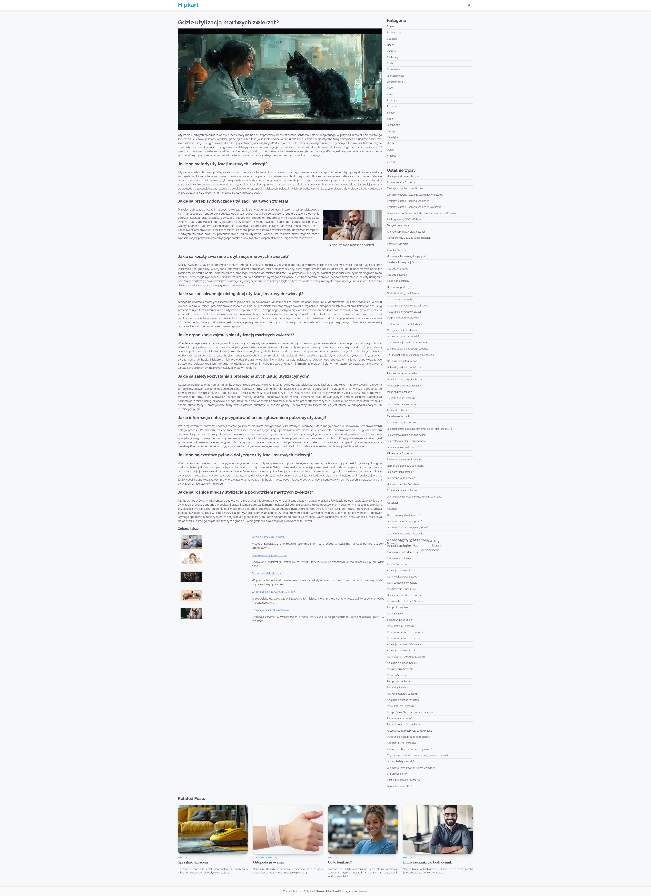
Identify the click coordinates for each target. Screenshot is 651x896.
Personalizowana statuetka (402, 373)
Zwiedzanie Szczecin (398, 416)
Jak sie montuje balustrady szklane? (407, 342)
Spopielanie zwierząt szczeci (269, 555)
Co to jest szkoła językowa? (402, 330)
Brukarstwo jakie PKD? (399, 786)
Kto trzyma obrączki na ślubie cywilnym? (409, 749)
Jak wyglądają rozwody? (400, 761)
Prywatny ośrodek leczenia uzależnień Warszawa (414, 207)
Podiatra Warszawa (398, 268)
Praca (390, 88)
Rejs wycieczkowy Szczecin (402, 693)
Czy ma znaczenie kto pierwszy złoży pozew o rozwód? (417, 755)
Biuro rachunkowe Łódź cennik (427, 862)
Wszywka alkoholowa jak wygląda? (406, 256)
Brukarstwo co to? (397, 773)
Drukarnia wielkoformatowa (402, 361)
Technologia (393, 125)
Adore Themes (358, 891)
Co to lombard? (340, 862)
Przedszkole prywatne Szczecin (404, 311)
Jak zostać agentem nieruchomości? (407, 441)
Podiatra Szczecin (397, 274)
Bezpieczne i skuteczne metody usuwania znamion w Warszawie (422, 213)
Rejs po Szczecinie (397, 607)
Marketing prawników (399, 545)
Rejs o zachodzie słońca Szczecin (405, 601)
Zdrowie (391, 162)
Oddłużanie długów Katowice (403, 293)
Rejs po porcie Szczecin (400, 681)
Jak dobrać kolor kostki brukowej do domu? (411, 767)
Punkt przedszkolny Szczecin (403, 318)
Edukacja (392, 38)
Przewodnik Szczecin (398, 410)
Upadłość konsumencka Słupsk (404, 379)
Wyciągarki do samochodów (403, 176)
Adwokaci (392, 502)
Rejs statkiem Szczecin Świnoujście (406, 632)
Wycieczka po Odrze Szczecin (404, 595)
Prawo (390, 94)
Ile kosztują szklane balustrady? (404, 367)
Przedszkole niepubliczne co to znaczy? (409, 736)
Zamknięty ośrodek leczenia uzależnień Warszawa (415, 194)
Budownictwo (394, 32)
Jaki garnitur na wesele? (400, 472)
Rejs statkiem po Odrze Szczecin (405, 724)
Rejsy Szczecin (395, 613)
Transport (392, 131)
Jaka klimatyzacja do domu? (403, 447)
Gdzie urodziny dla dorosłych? (404, 515)
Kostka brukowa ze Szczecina (403, 780)
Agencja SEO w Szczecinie (402, 743)
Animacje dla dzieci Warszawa (404, 644)
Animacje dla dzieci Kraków (402, 663)
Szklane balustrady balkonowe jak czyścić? (411, 355)
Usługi (390, 149)
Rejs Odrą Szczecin (397, 687)
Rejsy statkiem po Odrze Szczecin (406, 656)
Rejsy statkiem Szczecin (400, 706)
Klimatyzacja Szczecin (399, 453)
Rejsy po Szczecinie (398, 675)
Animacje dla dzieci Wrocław (403, 700)
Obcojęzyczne (395, 82)
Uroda (390, 143)
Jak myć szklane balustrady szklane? (407, 348)
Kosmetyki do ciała (397, 244)
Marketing (392, 57)
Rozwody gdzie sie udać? (268, 573)
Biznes (390, 26)
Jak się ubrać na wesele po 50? (404, 521)
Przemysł (392, 100)
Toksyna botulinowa (398, 225)
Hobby (390, 45)
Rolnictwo (392, 106)
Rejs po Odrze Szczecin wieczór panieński (410, 712)
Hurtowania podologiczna (401, 287)
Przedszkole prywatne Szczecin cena (407, 305)
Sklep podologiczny (398, 281)
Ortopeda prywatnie (269, 862)
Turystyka (392, 137)
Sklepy (391, 112)
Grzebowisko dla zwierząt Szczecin (273, 591)
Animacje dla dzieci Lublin (401, 650)
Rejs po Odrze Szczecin (400, 669)
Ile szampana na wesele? (401, 478)
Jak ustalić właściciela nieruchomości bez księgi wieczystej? (420, 428)
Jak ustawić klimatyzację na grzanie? (407, 527)
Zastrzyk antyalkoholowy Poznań (405, 188)
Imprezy (391, 51)
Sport (390, 118)
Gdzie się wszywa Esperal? (268, 537)
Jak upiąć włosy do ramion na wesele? (408, 539)
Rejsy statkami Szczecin (400, 626)
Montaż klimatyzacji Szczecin (403, 490)
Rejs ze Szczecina (397, 564)
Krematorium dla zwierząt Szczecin (406, 231)
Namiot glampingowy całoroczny (405, 465)
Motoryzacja (394, 69)
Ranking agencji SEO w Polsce (404, 219)
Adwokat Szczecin (397, 250)
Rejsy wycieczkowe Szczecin (403, 576)
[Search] (468, 4)
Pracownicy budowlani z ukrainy (405, 552)
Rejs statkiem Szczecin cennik (403, 638)
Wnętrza (391, 155)
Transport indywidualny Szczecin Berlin (409, 237)
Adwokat (392, 508)
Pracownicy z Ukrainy (399, 558)
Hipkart (188, 4)
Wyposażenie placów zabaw (403, 484)
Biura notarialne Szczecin (401, 182)
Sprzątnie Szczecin (193, 862)
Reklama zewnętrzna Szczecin (404, 459)
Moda (390, 63)
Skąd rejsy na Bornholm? (401, 619)
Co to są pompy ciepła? (400, 299)
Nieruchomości (395, 75)
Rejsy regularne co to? (399, 718)
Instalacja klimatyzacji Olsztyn (403, 262)
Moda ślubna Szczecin (399, 392)
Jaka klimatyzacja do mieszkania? (405, 533)
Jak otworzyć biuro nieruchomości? (406, 435)
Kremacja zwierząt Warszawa (270, 610)
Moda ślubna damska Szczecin (404, 385)
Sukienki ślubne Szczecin (401, 398)
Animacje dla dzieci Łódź (401, 570)
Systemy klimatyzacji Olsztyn (403, 324)
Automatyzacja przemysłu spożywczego (409, 730)
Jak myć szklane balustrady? (403, 336)
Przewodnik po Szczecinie (401, 422)
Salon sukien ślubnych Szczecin (404, 404)
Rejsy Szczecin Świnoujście (402, 582)
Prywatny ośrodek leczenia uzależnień (408, 201)
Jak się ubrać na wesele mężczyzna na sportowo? (414, 496)
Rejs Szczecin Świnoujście (401, 589)
